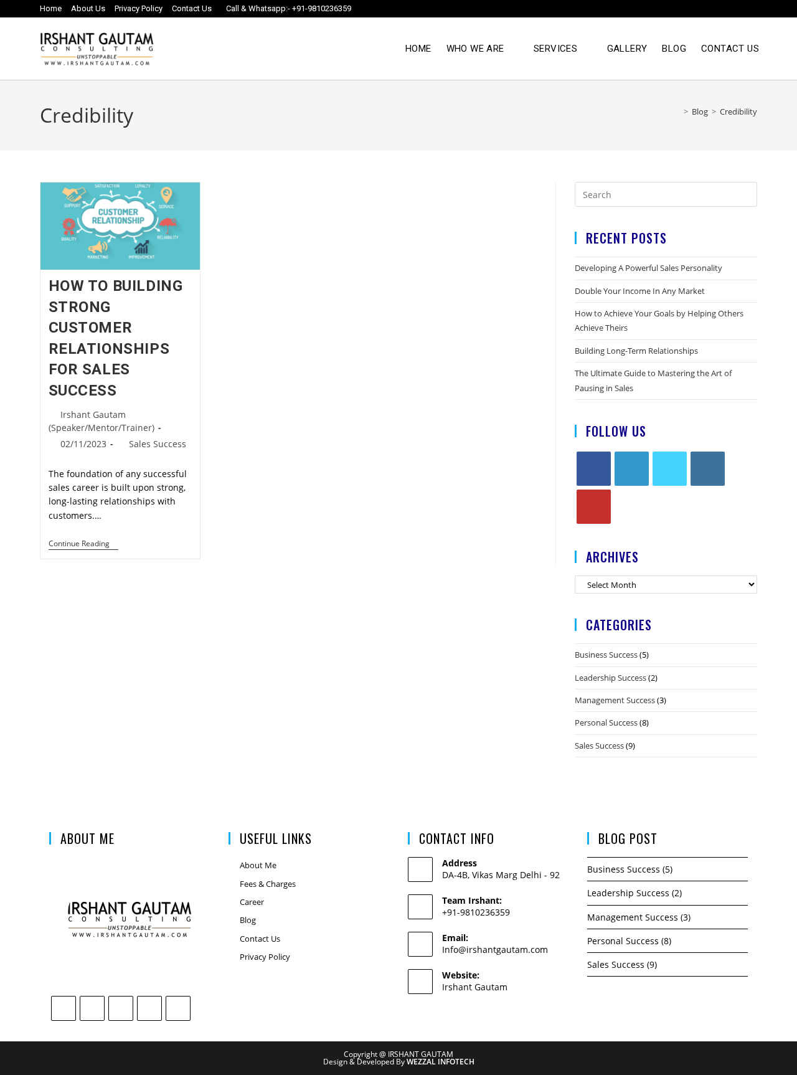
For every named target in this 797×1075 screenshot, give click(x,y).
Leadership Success (610, 677)
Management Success (615, 700)
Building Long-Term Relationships (636, 350)
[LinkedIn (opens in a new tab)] (706, 8)
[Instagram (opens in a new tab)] (685, 8)
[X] (670, 469)
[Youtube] (594, 507)
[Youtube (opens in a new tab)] (728, 8)
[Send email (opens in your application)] (748, 8)
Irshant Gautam (474, 987)
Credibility (738, 111)
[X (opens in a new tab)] (641, 8)
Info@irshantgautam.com (495, 949)
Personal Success (606, 722)
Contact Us (192, 8)
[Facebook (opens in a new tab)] (663, 8)
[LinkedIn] (632, 469)
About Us (88, 8)
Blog (248, 920)
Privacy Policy (139, 8)
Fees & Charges (268, 883)
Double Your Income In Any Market (640, 290)
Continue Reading (83, 544)
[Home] (677, 111)
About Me (258, 865)
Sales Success (157, 444)
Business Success (606, 654)
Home (51, 8)
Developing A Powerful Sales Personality (648, 267)
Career (252, 901)
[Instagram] (708, 469)
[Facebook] (594, 469)
